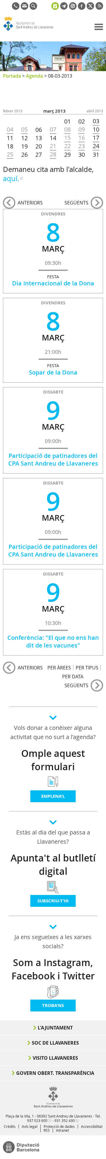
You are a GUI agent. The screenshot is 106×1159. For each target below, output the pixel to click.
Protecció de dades (59, 1126)
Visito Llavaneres (55, 1058)
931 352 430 (64, 1120)
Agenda (34, 76)
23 (81, 146)
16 (81, 138)
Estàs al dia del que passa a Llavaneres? (53, 836)
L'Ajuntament (55, 1027)
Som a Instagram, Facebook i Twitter (53, 969)
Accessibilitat (91, 1126)
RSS (47, 1130)
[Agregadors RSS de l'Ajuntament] (99, 8)
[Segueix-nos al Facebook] (81, 8)
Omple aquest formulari (53, 760)
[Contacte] (24, 8)
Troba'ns (53, 1005)
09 (81, 129)
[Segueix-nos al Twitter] (90, 8)
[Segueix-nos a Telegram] (64, 8)
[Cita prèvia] (55, 5)
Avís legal (29, 1126)
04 (10, 129)
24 (96, 146)
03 (96, 121)
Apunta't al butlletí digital (53, 864)
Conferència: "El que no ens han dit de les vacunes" (53, 641)
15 (67, 138)
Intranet (62, 1130)
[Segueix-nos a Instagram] (73, 8)
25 (10, 154)
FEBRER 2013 (12, 110)
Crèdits (10, 1126)
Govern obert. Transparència (55, 1073)
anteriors (30, 202)
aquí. (11, 178)
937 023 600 (37, 1120)
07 (53, 129)
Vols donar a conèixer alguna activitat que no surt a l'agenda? (53, 732)
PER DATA (72, 676)
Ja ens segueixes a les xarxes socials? (53, 941)
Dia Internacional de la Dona (53, 283)
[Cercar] (33, 8)
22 (67, 146)
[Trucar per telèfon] (15, 8)
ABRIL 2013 (95, 110)
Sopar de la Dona (53, 372)
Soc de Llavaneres (55, 1043)
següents (76, 202)
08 (67, 129)
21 (53, 146)
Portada (12, 76)
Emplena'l (53, 796)
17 (96, 138)
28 (53, 154)
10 (96, 129)
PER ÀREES (59, 667)
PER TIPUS (87, 667)
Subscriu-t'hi (53, 901)
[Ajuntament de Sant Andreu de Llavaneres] (53, 1106)
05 (24, 129)
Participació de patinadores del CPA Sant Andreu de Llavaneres (53, 459)
